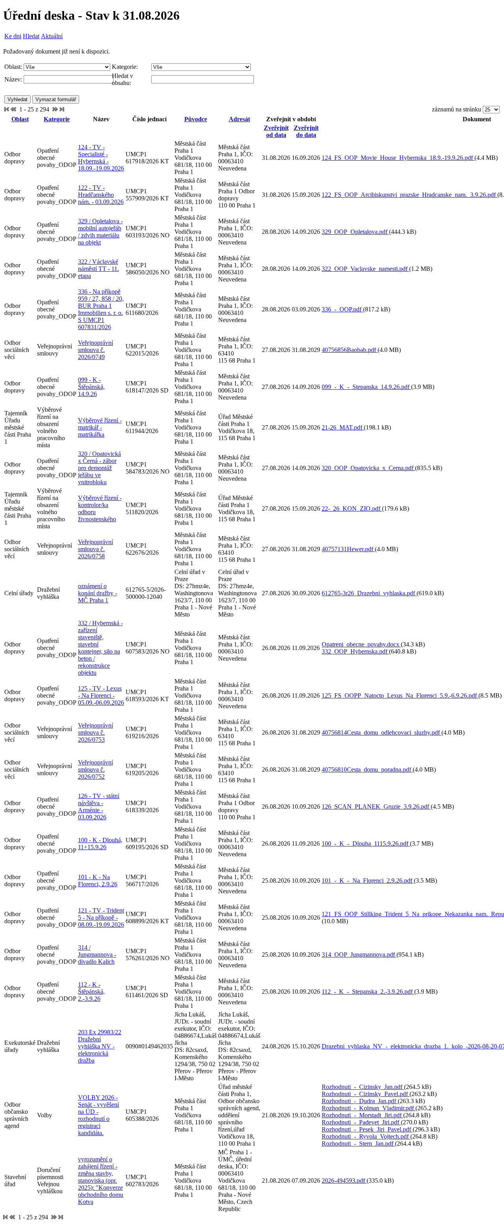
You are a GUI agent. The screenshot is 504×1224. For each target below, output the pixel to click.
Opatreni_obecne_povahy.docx (361, 644)
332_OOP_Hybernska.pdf (355, 651)
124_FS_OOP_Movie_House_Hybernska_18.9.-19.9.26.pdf (398, 157)
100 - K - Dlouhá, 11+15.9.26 (100, 843)
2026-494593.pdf (344, 1180)
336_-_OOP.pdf (342, 309)
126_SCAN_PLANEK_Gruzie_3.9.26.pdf (376, 806)
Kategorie (57, 119)
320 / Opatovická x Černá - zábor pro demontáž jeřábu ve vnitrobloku (99, 467)
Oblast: (13, 66)
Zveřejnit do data (306, 131)
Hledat (31, 36)
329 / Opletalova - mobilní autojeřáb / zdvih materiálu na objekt (100, 232)
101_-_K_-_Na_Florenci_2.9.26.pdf (368, 880)
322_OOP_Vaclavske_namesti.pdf (365, 268)
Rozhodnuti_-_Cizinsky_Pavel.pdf (366, 1094)
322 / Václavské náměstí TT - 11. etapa (98, 268)
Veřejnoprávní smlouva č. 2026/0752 (95, 769)
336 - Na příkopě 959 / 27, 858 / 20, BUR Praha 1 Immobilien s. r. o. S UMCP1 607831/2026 (101, 309)
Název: (13, 79)
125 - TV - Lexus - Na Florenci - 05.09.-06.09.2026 (101, 695)
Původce (195, 119)
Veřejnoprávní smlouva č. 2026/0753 (95, 732)
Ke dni (12, 36)
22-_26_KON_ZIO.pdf (352, 508)
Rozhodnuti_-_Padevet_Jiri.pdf (361, 1122)
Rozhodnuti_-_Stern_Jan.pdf (358, 1143)
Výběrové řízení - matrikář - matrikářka (100, 427)
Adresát (239, 119)
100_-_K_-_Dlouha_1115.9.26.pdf (366, 843)
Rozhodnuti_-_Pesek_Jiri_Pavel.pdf (367, 1129)
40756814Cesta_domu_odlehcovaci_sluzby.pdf (381, 732)
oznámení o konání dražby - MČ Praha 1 (97, 593)
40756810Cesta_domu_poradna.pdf (367, 769)
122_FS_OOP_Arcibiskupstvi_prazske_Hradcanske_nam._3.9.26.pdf (409, 194)
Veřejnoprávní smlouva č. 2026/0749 (95, 349)
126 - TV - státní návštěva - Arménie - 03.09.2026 (98, 806)
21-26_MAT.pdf (343, 427)
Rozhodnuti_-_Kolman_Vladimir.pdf (368, 1108)
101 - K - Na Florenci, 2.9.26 (97, 880)
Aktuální (52, 36)
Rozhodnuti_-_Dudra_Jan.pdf (360, 1101)
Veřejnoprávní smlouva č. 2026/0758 (95, 549)
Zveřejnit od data (276, 131)
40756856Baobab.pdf (350, 349)
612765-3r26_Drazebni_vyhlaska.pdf (369, 593)
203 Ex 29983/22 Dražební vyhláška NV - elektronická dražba (99, 1046)
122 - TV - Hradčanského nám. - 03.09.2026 (101, 194)
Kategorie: (125, 66)
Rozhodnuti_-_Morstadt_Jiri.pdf (362, 1115)
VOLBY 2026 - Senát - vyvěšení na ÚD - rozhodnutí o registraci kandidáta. (98, 1115)
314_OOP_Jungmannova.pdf (359, 954)
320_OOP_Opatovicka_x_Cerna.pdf (368, 468)
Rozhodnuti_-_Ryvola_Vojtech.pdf (366, 1136)
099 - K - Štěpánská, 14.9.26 (91, 386)
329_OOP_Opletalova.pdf (355, 231)
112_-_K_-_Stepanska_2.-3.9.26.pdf (368, 991)
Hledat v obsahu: (122, 79)
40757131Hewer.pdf (348, 549)
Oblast (20, 119)
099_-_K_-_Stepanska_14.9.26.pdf (366, 386)
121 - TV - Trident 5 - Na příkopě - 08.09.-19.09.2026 (101, 917)
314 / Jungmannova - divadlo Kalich (97, 954)
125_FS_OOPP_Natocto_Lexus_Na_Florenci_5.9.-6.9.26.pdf (400, 695)
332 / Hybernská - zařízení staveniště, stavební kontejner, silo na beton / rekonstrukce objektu (100, 648)
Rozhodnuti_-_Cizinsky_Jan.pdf (363, 1086)
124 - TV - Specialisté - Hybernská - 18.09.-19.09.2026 (101, 158)
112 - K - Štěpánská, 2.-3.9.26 (91, 991)
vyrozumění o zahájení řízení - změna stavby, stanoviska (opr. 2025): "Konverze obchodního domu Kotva (100, 1180)
